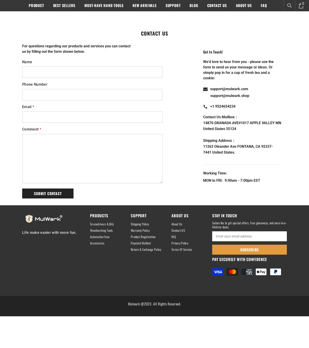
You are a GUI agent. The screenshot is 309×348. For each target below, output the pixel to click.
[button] (48, 193)
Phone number (35, 84)
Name (27, 62)
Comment (31, 129)
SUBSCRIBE (249, 249)
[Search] (289, 5)
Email (28, 107)
